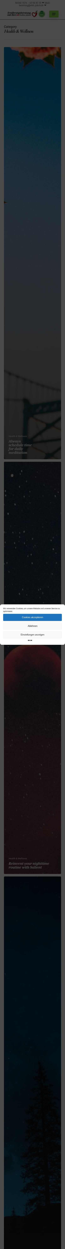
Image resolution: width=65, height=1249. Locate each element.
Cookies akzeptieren (32, 617)
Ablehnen (32, 626)
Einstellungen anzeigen (32, 634)
